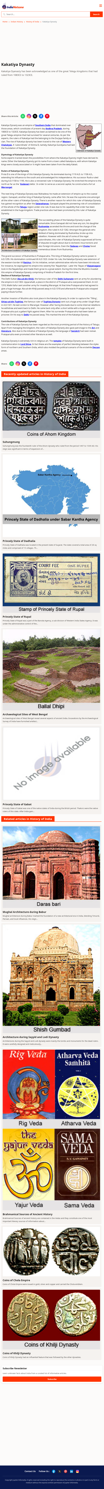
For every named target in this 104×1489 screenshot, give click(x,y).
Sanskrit (75, 331)
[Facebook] (54, 1471)
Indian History (17, 21)
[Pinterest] (66, 1471)
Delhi (26, 314)
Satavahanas (42, 203)
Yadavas (74, 246)
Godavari (24, 184)
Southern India (43, 125)
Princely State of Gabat (17, 804)
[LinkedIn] (72, 1471)
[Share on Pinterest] (47, 116)
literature (6, 331)
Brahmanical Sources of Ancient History (27, 1214)
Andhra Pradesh (54, 128)
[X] (60, 1471)
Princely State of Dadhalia (19, 541)
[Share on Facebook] (41, 116)
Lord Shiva (26, 344)
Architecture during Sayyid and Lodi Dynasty (31, 1037)
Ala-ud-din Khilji (25, 278)
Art (93, 327)
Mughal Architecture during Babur (24, 912)
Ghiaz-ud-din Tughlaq (12, 301)
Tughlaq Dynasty (51, 301)
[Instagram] (77, 1471)
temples (57, 340)
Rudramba (43, 226)
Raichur (27, 262)
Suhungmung (11, 442)
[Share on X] (35, 116)
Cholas (86, 246)
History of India (32, 21)
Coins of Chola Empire (16, 1280)
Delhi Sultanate (66, 278)
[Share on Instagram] (29, 116)
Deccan (96, 347)
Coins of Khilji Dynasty (17, 1353)
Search (96, 14)
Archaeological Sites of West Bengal (25, 714)
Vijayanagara (94, 265)
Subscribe (52, 1379)
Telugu (23, 207)
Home (5, 21)
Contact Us (30, 1471)
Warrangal (6, 187)
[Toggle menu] (101, 6)
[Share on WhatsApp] (23, 116)
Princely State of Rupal (17, 616)
